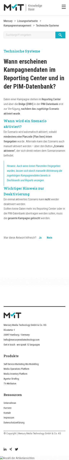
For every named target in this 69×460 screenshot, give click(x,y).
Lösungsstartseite (27, 21)
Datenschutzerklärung (14, 422)
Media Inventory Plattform (15, 374)
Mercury (8, 21)
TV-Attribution (10, 383)
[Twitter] (16, 449)
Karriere (7, 408)
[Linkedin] (5, 449)
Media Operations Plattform (16, 369)
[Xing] (11, 449)
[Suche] (60, 35)
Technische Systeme (47, 25)
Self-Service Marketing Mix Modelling (21, 364)
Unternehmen (10, 403)
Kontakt (7, 413)
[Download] (27, 232)
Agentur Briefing (11, 378)
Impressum (9, 417)
